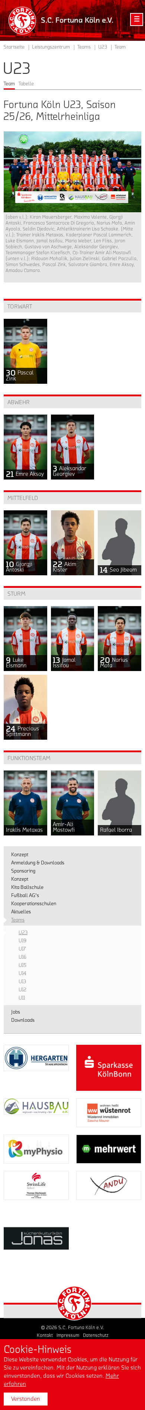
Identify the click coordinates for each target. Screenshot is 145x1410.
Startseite (14, 47)
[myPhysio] (36, 1149)
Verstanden (25, 1399)
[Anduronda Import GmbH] (108, 1185)
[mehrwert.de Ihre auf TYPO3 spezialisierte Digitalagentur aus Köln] (108, 1149)
